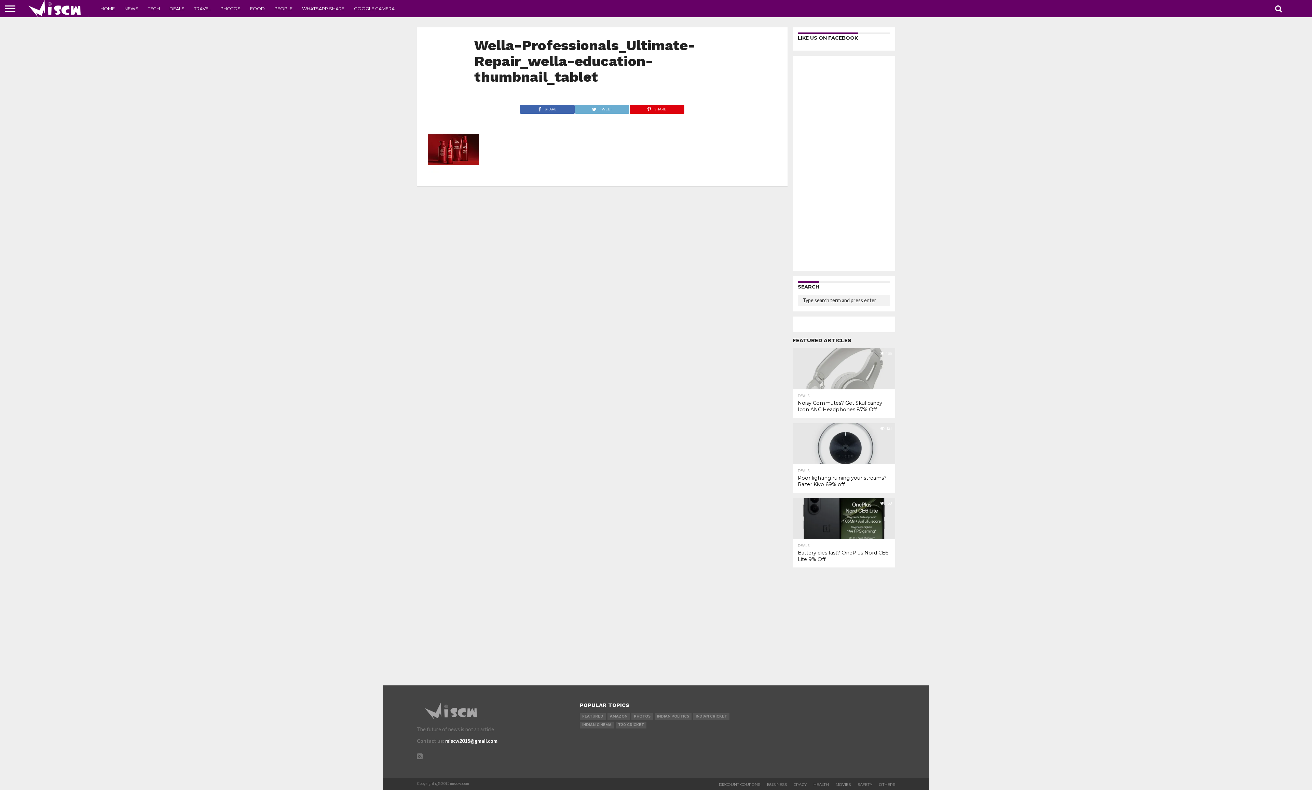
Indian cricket (711, 716)
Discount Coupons (739, 784)
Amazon (618, 716)
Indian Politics (673, 716)
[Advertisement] (844, 163)
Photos (230, 8)
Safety (865, 784)
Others (887, 784)
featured (592, 716)
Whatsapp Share (323, 8)
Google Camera (374, 8)
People (283, 8)
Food (257, 8)
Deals (176, 8)
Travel (202, 8)
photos (642, 716)
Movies (843, 784)
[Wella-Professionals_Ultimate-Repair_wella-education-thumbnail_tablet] (453, 173)
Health (821, 784)
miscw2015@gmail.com (471, 741)
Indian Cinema (597, 725)
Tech (154, 8)
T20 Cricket (631, 725)
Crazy (800, 784)
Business (777, 784)
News (131, 8)
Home (107, 8)
